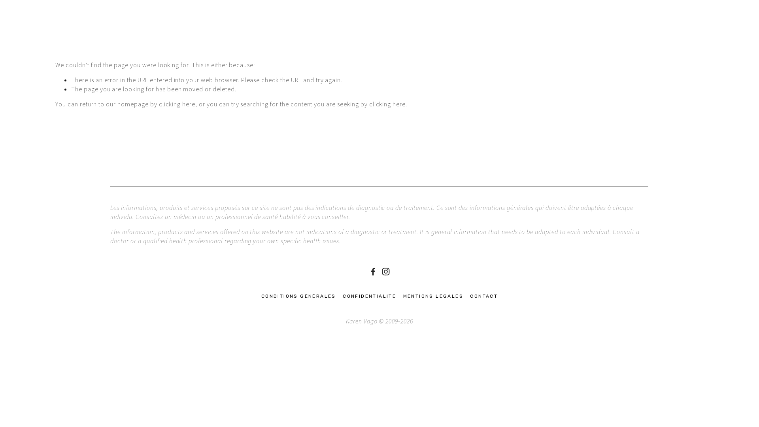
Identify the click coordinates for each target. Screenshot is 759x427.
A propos (72, 38)
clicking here (177, 104)
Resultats (272, 38)
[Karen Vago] (386, 272)
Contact (310, 38)
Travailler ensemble (132, 38)
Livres (236, 38)
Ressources (197, 38)
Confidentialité (369, 296)
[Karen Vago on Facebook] (373, 272)
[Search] (58, 13)
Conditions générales (298, 296)
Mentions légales (433, 296)
